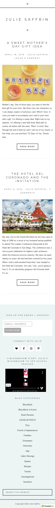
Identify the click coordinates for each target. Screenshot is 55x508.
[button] (27, 4)
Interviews (27, 446)
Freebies (27, 435)
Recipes (27, 466)
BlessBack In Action (27, 410)
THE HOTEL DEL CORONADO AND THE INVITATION (27, 177)
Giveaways (27, 441)
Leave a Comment (27, 58)
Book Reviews (27, 415)
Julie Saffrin (27, 19)
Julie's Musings (27, 456)
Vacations (27, 482)
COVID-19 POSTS (27, 420)
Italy (27, 451)
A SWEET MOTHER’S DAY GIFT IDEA (27, 44)
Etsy (28, 425)
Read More (27, 147)
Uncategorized (27, 477)
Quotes (27, 461)
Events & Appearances (27, 430)
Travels (27, 471)
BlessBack (27, 404)
